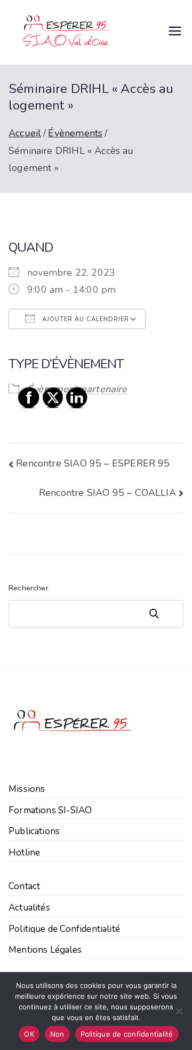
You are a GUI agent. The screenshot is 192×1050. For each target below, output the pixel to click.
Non (57, 1034)
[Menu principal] (174, 33)
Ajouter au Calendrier (84, 319)
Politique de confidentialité (127, 1034)
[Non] (178, 1011)
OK (29, 1034)
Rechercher (163, 614)
